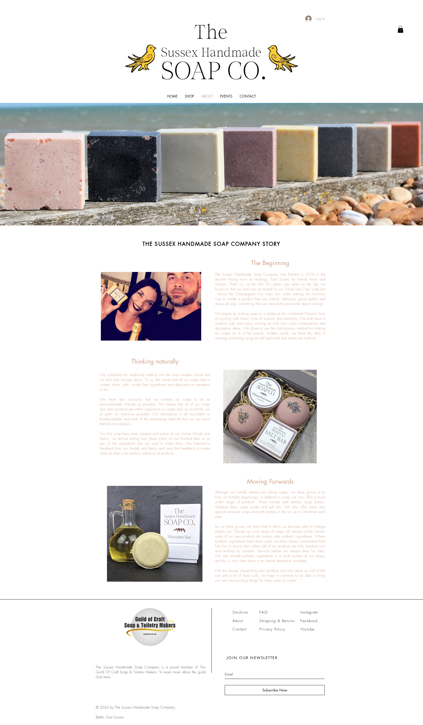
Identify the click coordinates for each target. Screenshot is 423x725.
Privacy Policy (272, 629)
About (238, 620)
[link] (400, 29)
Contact (240, 629)
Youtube (307, 629)
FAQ (263, 612)
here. (107, 677)
